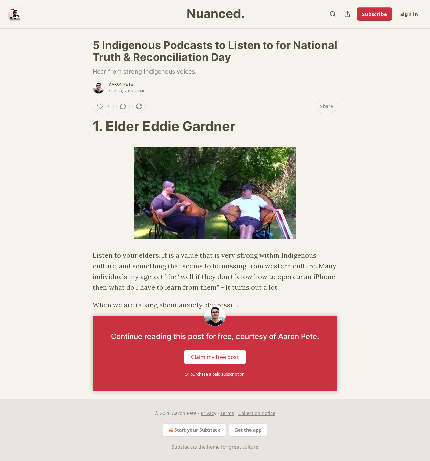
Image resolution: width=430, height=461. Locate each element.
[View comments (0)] (123, 106)
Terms (227, 413)
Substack (182, 447)
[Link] (83, 126)
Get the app (248, 430)
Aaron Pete (121, 84)
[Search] (332, 14)
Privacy (208, 413)
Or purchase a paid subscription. (215, 374)
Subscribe (374, 14)
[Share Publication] (347, 14)
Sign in (409, 14)
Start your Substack (197, 430)
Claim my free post (215, 357)
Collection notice (256, 413)
